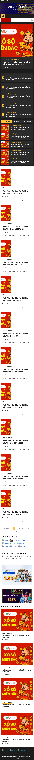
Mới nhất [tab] (7, 121)
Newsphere (24, 756)
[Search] (32, 16)
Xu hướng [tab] (28, 121)
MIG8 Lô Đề (17, 7)
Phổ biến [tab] (17, 121)
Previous (6, 528)
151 (29, 528)
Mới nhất (10, 59)
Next (17, 531)
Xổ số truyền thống (11, 75)
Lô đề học (5, 59)
